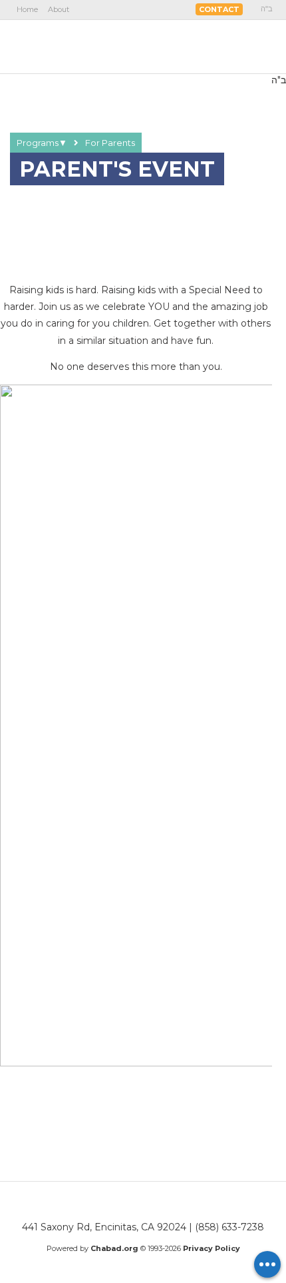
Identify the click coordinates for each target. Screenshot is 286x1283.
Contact (219, 9)
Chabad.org (114, 1248)
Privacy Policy (211, 1248)
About (58, 9)
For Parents (110, 142)
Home (27, 9)
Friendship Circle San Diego (91, 46)
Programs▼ (42, 142)
